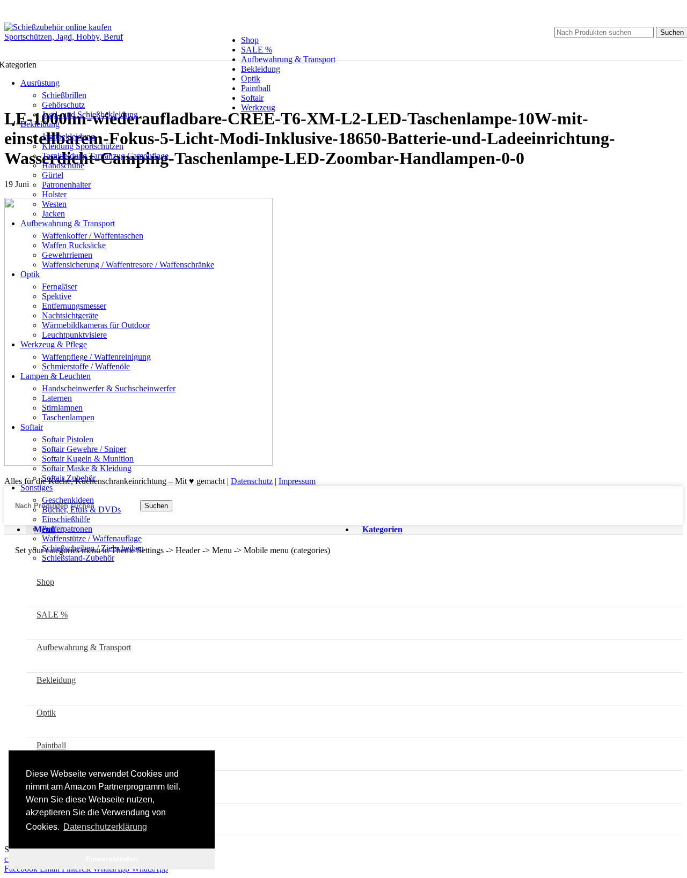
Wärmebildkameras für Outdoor (96, 325)
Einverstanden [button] (111, 858)
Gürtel (52, 175)
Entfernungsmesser (74, 305)
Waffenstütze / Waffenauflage (92, 538)
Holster (54, 194)
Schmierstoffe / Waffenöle (86, 366)
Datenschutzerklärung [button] (105, 826)
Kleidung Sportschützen (82, 146)
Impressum (297, 481)
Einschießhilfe (66, 519)
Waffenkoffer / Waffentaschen (92, 235)
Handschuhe (63, 165)
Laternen (57, 398)
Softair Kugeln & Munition (88, 458)
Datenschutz (252, 481)
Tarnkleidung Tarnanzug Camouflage (105, 155)
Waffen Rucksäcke (74, 245)
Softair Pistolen (67, 439)
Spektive (56, 296)
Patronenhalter (66, 184)
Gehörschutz (63, 104)
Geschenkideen (68, 499)
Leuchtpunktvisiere (74, 334)
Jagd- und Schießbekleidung (90, 114)
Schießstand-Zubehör (78, 557)
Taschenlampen (68, 417)
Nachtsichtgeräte (70, 315)
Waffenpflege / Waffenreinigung (96, 356)
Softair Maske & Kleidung (86, 468)
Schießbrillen (64, 95)
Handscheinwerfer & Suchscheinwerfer (109, 388)
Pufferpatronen (67, 528)
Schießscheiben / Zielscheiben (93, 548)
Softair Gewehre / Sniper (84, 448)
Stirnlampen (62, 407)
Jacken (53, 213)
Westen (54, 204)
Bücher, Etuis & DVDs (81, 509)
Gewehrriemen (67, 254)
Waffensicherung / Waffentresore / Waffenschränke (128, 264)
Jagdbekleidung (68, 136)
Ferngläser (59, 286)
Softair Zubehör (69, 477)
